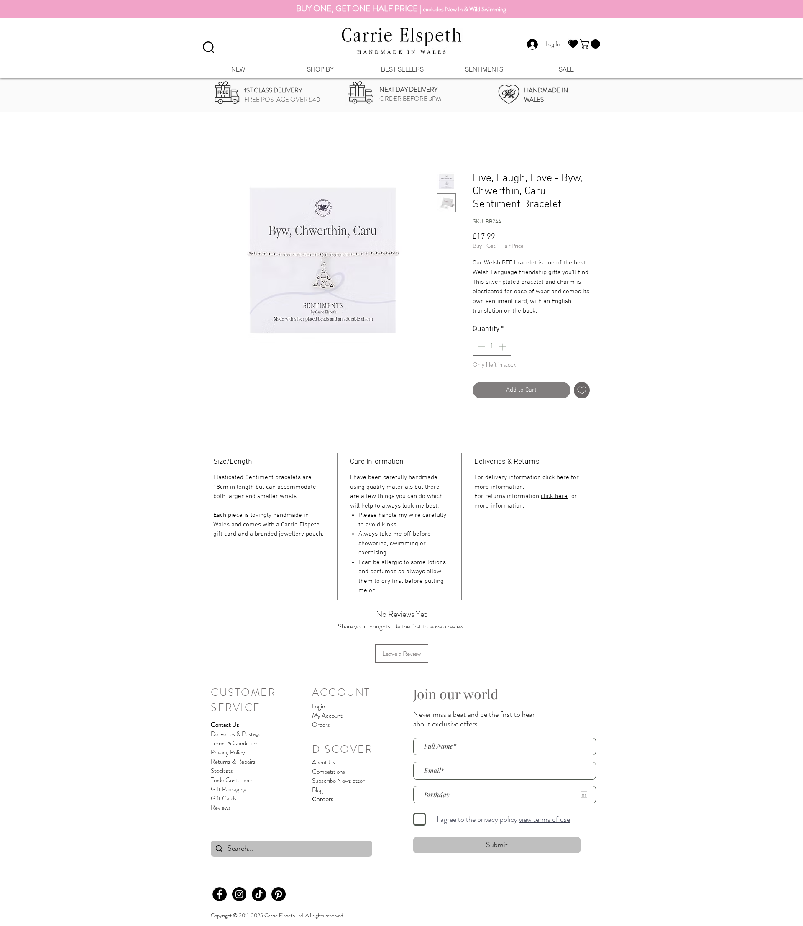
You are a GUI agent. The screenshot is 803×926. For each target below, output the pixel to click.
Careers (322, 799)
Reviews (221, 807)
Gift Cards (224, 798)
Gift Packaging (228, 789)
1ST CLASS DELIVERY (273, 90)
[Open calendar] (584, 794)
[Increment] (503, 346)
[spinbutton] (492, 346)
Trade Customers (232, 780)
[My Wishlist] (573, 43)
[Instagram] (239, 894)
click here (555, 477)
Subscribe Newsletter (338, 780)
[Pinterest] (278, 894)
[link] (591, 44)
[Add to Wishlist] (582, 390)
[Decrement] (480, 346)
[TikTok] (259, 894)
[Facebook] (219, 894)
